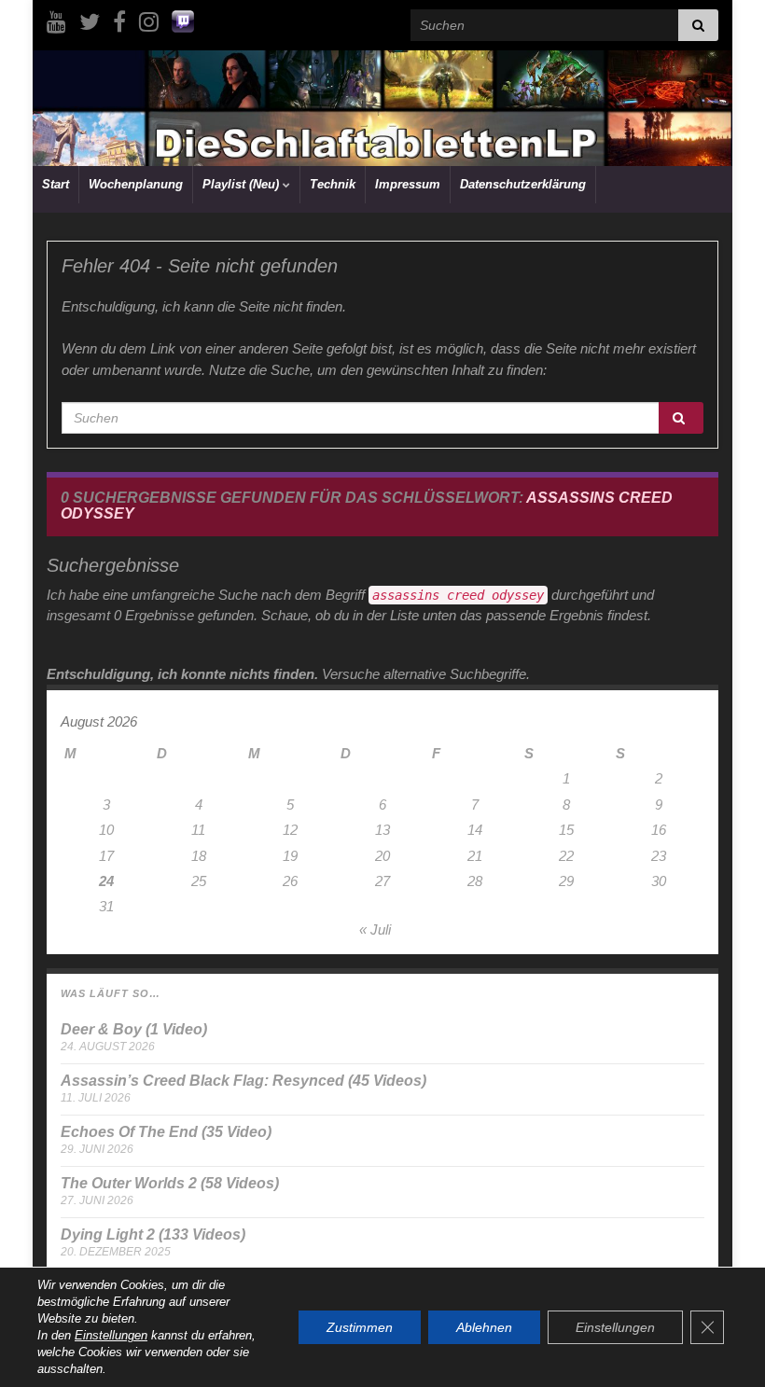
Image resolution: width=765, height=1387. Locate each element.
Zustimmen (360, 1327)
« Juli (375, 929)
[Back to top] (723, 1345)
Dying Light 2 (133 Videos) (153, 1234)
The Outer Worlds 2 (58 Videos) (170, 1183)
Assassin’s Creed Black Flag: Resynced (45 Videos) (243, 1081)
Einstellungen (111, 1335)
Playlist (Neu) (242, 184)
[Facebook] (119, 19)
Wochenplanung (136, 184)
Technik (332, 184)
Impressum (407, 184)
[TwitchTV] (183, 19)
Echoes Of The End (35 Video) (166, 1132)
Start (55, 184)
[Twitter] (89, 19)
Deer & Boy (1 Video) (134, 1029)
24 (106, 881)
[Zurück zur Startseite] (382, 108)
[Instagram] (149, 19)
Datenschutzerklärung (523, 184)
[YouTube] (56, 19)
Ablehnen (484, 1327)
